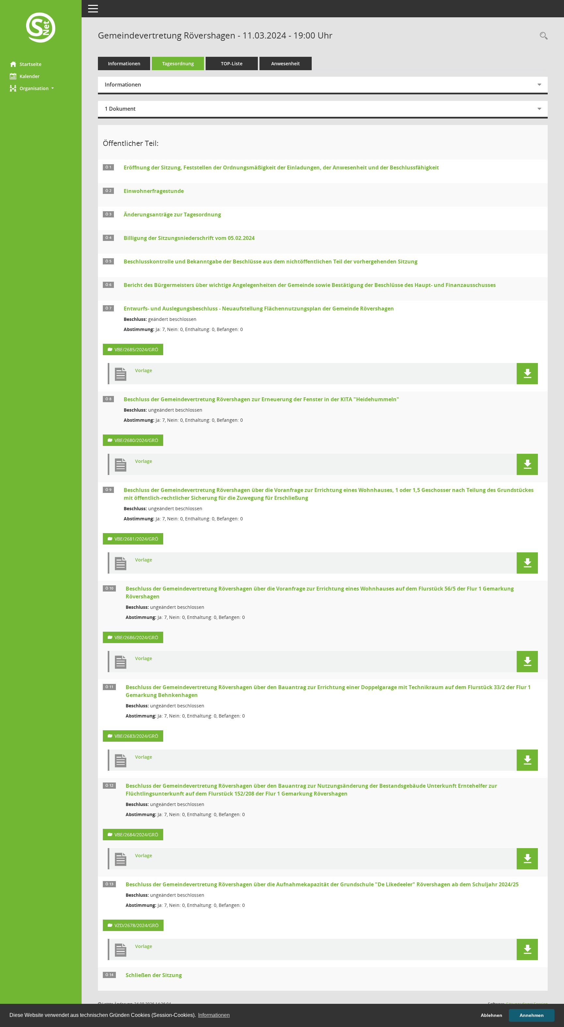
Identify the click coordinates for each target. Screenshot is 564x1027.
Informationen (124, 63)
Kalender (29, 76)
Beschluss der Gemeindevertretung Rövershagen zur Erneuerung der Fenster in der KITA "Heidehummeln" (261, 399)
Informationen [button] (214, 1015)
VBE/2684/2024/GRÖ (136, 834)
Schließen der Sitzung (154, 975)
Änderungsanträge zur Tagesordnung (172, 214)
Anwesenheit (285, 63)
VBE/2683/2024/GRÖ (136, 736)
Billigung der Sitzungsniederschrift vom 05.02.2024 (189, 238)
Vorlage (143, 370)
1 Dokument (120, 108)
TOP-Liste (232, 63)
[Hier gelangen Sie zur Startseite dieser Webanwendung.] (41, 28)
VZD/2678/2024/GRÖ (137, 925)
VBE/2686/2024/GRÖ (136, 637)
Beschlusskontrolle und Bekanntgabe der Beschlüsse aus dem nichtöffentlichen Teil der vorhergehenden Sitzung (270, 261)
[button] (41, 88)
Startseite (30, 64)
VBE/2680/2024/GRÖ (136, 440)
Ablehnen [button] (491, 1015)
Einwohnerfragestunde (154, 191)
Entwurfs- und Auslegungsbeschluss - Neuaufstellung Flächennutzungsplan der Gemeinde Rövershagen (259, 308)
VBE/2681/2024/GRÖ (136, 539)
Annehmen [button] (532, 1015)
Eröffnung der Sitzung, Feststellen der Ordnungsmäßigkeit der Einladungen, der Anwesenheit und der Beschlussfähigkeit (281, 167)
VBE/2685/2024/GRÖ (136, 349)
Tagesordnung (178, 63)
